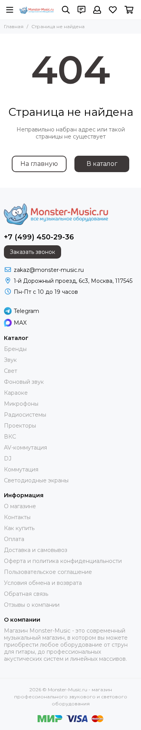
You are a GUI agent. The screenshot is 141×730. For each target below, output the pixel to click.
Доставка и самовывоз (35, 550)
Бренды (15, 348)
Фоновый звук (24, 381)
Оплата (14, 539)
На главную (39, 163)
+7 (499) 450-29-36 (39, 237)
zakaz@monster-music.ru (49, 269)
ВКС (10, 436)
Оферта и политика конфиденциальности (63, 561)
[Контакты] (81, 10)
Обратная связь (26, 593)
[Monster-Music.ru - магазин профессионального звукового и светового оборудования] (37, 10)
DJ (7, 458)
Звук (10, 359)
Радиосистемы (25, 414)
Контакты (17, 517)
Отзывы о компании (32, 604)
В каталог (102, 163)
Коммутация (21, 469)
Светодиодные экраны (36, 480)
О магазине (20, 506)
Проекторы (20, 425)
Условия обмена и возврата (43, 582)
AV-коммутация (25, 447)
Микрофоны (21, 403)
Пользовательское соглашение (48, 571)
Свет (10, 370)
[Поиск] (66, 10)
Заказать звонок (32, 251)
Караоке (16, 392)
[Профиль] (97, 10)
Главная (14, 26)
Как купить (19, 528)
